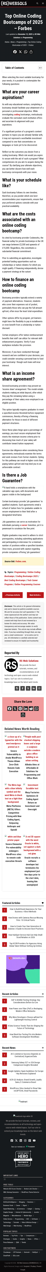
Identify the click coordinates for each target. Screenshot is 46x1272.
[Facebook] (22, 689)
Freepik (23, 1270)
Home (7, 42)
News (13, 42)
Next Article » (35, 595)
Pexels (39, 1266)
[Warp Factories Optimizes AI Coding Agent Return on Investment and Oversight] (32, 788)
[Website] (16, 689)
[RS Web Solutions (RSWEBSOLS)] (14, 3)
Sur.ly (26, 1165)
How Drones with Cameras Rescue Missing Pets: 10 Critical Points (25, 918)
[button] (37, 3)
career (24, 525)
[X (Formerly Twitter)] (27, 689)
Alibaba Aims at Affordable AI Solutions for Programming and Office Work (32, 771)
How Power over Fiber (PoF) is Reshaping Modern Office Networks (25, 1009)
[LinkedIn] (33, 689)
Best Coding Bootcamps (15, 580)
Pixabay (33, 1266)
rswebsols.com (23, 1159)
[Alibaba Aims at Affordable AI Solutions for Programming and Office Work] (32, 760)
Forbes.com (21, 561)
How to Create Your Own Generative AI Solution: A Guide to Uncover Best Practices (25, 927)
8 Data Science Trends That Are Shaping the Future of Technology (25, 1027)
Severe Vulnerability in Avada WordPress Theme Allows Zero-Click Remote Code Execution (14, 761)
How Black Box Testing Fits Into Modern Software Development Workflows (26, 1035)
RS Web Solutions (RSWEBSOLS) (28, 1263)
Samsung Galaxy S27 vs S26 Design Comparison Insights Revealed (25, 1063)
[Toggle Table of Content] (39, 68)
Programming (28, 37)
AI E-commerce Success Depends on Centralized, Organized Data (26, 1055)
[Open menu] (4, 1179)
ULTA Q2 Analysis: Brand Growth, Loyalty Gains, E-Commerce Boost (26, 1080)
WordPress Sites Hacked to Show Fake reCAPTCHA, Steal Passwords (25, 1089)
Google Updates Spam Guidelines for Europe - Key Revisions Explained (25, 1072)
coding (17, 114)
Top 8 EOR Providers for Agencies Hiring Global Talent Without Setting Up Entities (25, 944)
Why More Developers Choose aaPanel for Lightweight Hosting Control (26, 1018)
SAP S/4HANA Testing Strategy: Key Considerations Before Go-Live (25, 1001)
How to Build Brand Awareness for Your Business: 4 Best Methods (26, 910)
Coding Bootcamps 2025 (27, 576)
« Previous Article (12, 595)
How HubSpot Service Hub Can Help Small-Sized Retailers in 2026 (25, 936)
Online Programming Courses (27, 584)
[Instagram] (39, 689)
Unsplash (27, 1266)
